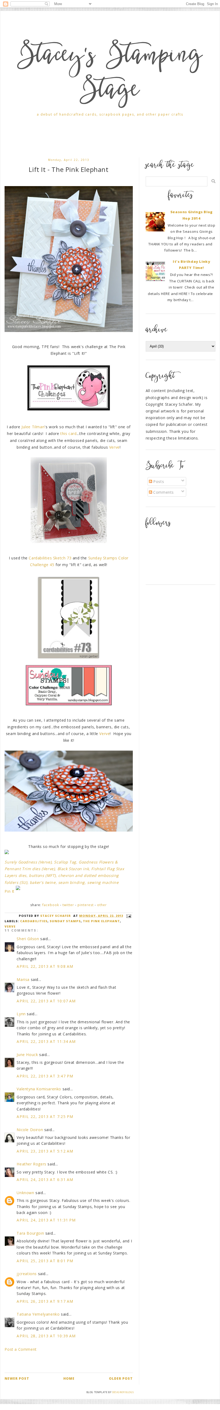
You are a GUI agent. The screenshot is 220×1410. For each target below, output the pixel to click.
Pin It (9, 891)
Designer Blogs (123, 1392)
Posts (158, 481)
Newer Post (17, 1378)
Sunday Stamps (65, 921)
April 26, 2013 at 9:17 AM (45, 1301)
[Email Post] (128, 916)
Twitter (68, 905)
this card (68, 433)
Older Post (121, 1378)
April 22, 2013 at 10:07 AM (46, 1000)
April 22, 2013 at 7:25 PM (45, 1116)
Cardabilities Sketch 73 (50, 557)
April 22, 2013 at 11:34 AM (46, 1041)
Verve (114, 447)
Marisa (23, 979)
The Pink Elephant (101, 921)
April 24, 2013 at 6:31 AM (45, 1179)
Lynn (21, 1013)
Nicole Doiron (30, 1129)
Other (102, 905)
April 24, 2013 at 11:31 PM (46, 1220)
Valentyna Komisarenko (39, 1088)
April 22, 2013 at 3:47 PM (45, 1076)
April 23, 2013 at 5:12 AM (45, 1151)
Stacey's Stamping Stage (110, 74)
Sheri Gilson (28, 938)
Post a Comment (20, 1349)
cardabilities (33, 921)
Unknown (25, 1192)
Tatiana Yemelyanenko (38, 1314)
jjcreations (27, 1273)
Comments (163, 492)
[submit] (213, 181)
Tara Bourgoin (30, 1233)
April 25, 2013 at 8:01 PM (45, 1260)
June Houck (27, 1054)
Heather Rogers (31, 1164)
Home (69, 1378)
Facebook (50, 905)
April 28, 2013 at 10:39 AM (46, 1335)
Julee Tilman (33, 426)
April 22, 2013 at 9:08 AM (45, 966)
